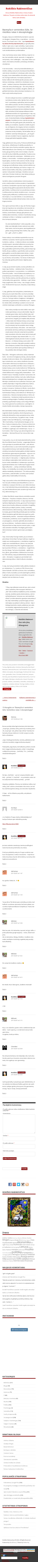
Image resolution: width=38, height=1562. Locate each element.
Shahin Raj (26, 1542)
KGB (12, 1247)
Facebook (30, 650)
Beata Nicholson (9, 1447)
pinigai (9, 1252)
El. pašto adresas (8, 1143)
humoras (18, 1244)
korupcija (16, 1247)
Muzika (6, 1401)
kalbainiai (8, 1247)
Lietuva (24, 1246)
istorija (32, 1245)
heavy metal (9, 1245)
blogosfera (18, 1240)
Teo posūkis (7, 1524)
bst (3, 1289)
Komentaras (6, 1113)
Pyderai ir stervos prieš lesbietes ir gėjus (16, 1515)
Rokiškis (14, 766)
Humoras (6, 1392)
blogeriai (11, 1240)
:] (2, 1305)
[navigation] (19, 1558)
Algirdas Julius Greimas (14, 667)
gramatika (9, 674)
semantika (16, 681)
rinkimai (31, 1254)
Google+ (22, 653)
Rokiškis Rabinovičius (19, 8)
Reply (4, 758)
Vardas (5, 1135)
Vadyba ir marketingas (11, 1420)
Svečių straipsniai (9, 1414)
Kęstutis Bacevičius (24, 677)
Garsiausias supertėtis (11, 1459)
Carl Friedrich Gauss (25, 669)
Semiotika (21, 665)
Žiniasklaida (7, 1427)
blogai (5, 1239)
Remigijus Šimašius (19, 1254)
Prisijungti (5, 1560)
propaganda (27, 1252)
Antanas (5, 1277)
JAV (3, 1247)
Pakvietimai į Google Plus (17, 1277)
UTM (16, 686)
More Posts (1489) (23, 655)
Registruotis (5, 1561)
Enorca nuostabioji (9, 1456)
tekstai (17, 684)
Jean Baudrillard (13, 677)
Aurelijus (14, 808)
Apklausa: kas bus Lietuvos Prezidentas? (16, 1527)
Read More (23, 1552)
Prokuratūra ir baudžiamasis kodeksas (16, 1466)
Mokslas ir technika (10, 1398)
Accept (15, 1552)
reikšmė (10, 681)
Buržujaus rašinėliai (10, 1450)
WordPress (13, 1542)
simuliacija (30, 681)
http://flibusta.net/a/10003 (10, 824)
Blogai (5, 1386)
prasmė (4, 681)
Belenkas (6, 1383)
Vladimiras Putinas (7, 1261)
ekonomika (24, 1242)
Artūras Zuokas (26, 1238)
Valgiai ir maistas (9, 1424)
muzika (29, 1249)
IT (4, 1395)
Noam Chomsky (28, 679)
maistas (8, 1250)
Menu (19, 22)
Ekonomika (7, 1389)
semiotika (23, 681)
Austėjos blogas (8, 1444)
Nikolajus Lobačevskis (16, 679)
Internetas (26, 1245)
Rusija (24, 1256)
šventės (16, 1260)
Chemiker (14, 1046)
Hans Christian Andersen (20, 674)
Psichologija (7, 1408)
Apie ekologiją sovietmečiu (12, 1495)
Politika (6, 1405)
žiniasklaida (28, 1261)
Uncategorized (8, 1417)
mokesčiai (21, 1250)
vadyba (25, 1258)
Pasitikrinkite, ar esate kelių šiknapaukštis (16, 1498)
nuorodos (5, 1252)
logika (7, 679)
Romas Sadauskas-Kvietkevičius (14, 1469)
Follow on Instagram (20, 1330)
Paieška (19, 1558)
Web (20, 650)
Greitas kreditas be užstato (12, 1463)
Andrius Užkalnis (17, 1238)
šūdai (22, 1261)
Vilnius (32, 1259)
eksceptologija (18, 672)
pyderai (10, 1255)
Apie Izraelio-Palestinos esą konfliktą (15, 1492)
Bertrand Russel (13, 669)
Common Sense (8, 1453)
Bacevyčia (25, 667)
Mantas (13, 717)
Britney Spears (26, 1240)
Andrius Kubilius (7, 1238)
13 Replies (7, 689)
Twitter (24, 650)
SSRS (18, 1258)
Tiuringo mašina (24, 684)
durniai (15, 1243)
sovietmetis (11, 1259)
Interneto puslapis (8, 1151)
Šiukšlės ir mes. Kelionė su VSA (13, 1512)
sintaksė (11, 684)
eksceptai (10, 672)
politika (17, 1252)
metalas (14, 1249)
